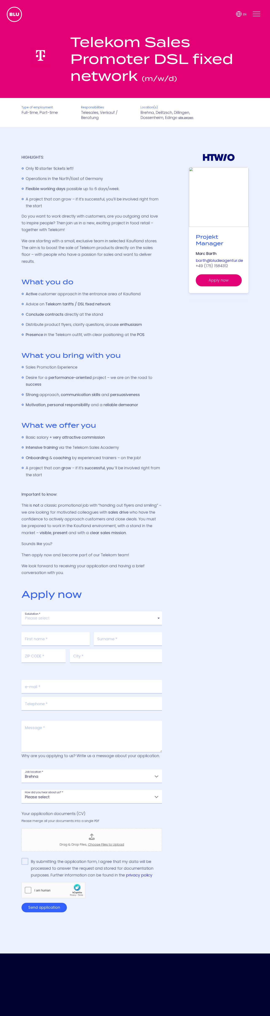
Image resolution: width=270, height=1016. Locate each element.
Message (35, 728)
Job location (34, 772)
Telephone (36, 704)
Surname (107, 639)
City (78, 656)
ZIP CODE (34, 656)
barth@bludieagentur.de (219, 260)
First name (36, 639)
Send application (44, 907)
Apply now (219, 280)
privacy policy (139, 875)
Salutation (32, 614)
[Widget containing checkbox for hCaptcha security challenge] (53, 890)
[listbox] (92, 618)
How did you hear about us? (44, 792)
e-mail (32, 687)
